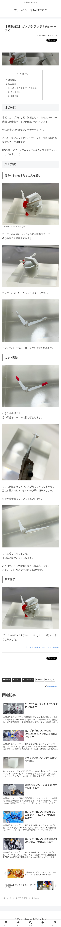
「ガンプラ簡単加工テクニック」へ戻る (42, 647)
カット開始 (16, 92)
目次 (18, 74)
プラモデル (29, 680)
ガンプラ (51, 680)
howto (40, 680)
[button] (55, 568)
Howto (7, 680)
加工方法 (12, 84)
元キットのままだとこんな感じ (24, 88)
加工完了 (15, 96)
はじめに (12, 80)
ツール (17, 680)
